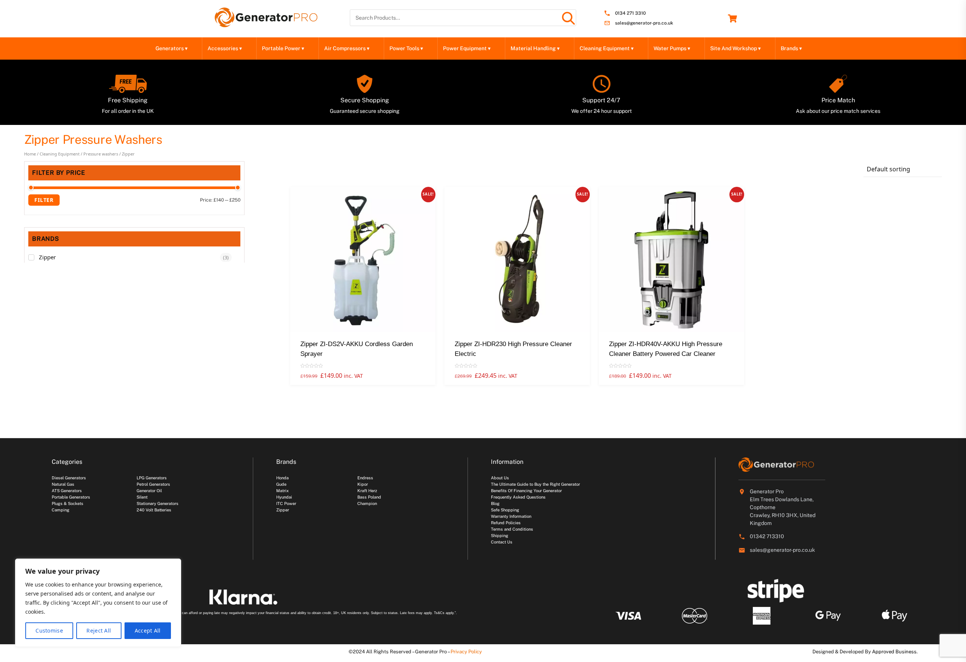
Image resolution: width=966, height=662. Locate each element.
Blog (495, 503)
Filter (44, 199)
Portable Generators (71, 497)
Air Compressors (346, 48)
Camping (60, 510)
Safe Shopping (505, 510)
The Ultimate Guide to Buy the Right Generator (535, 484)
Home (30, 154)
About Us (500, 478)
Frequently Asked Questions (518, 497)
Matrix (282, 490)
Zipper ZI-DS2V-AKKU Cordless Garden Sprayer (356, 348)
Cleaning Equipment (607, 48)
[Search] (568, 17)
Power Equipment (467, 48)
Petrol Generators (153, 484)
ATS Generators (67, 490)
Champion (367, 503)
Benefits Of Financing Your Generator (526, 490)
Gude (281, 484)
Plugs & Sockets (67, 503)
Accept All (148, 630)
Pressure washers (100, 154)
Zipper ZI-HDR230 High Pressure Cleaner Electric (513, 348)
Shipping (499, 535)
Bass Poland (369, 497)
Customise (49, 630)
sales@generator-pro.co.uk (644, 23)
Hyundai (284, 497)
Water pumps (672, 48)
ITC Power (286, 503)
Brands (791, 48)
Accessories (225, 48)
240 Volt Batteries (154, 510)
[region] (98, 603)
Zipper (47, 257)
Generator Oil (149, 490)
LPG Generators (152, 478)
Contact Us (501, 542)
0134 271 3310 (630, 13)
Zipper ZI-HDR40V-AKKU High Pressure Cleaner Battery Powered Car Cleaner (665, 348)
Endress (365, 478)
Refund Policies (506, 522)
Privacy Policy (466, 651)
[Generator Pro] (266, 23)
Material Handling (535, 48)
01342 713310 (767, 536)
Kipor (362, 484)
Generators (171, 48)
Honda (282, 478)
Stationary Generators (157, 503)
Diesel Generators (69, 478)
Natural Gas (63, 484)
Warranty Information (511, 516)
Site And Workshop (735, 48)
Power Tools (406, 48)
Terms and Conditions (512, 529)
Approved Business (894, 651)
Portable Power (283, 48)
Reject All (98, 630)
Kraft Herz (367, 490)
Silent (142, 497)
